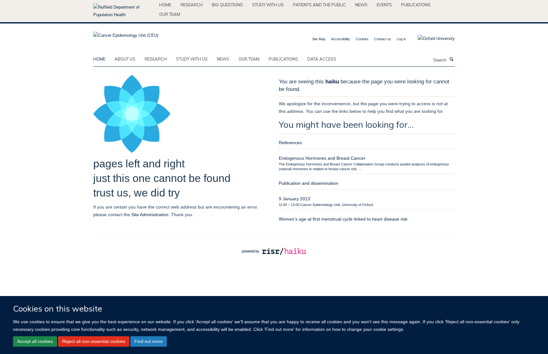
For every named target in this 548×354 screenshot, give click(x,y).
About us (124, 58)
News (361, 4)
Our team (169, 14)
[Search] (451, 59)
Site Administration (149, 214)
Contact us (382, 39)
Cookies (362, 39)
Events (384, 4)
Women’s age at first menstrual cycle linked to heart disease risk (343, 219)
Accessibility (340, 39)
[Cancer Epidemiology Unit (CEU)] (125, 33)
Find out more (148, 341)
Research (191, 4)
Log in (401, 39)
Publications (416, 4)
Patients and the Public (319, 4)
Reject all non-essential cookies (93, 341)
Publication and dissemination (308, 183)
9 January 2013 (294, 198)
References (290, 142)
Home (165, 4)
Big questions (227, 4)
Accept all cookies (35, 341)
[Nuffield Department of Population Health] (123, 11)
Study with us (268, 4)
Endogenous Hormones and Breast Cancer (322, 158)
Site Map (318, 39)
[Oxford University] (431, 38)
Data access (321, 58)
